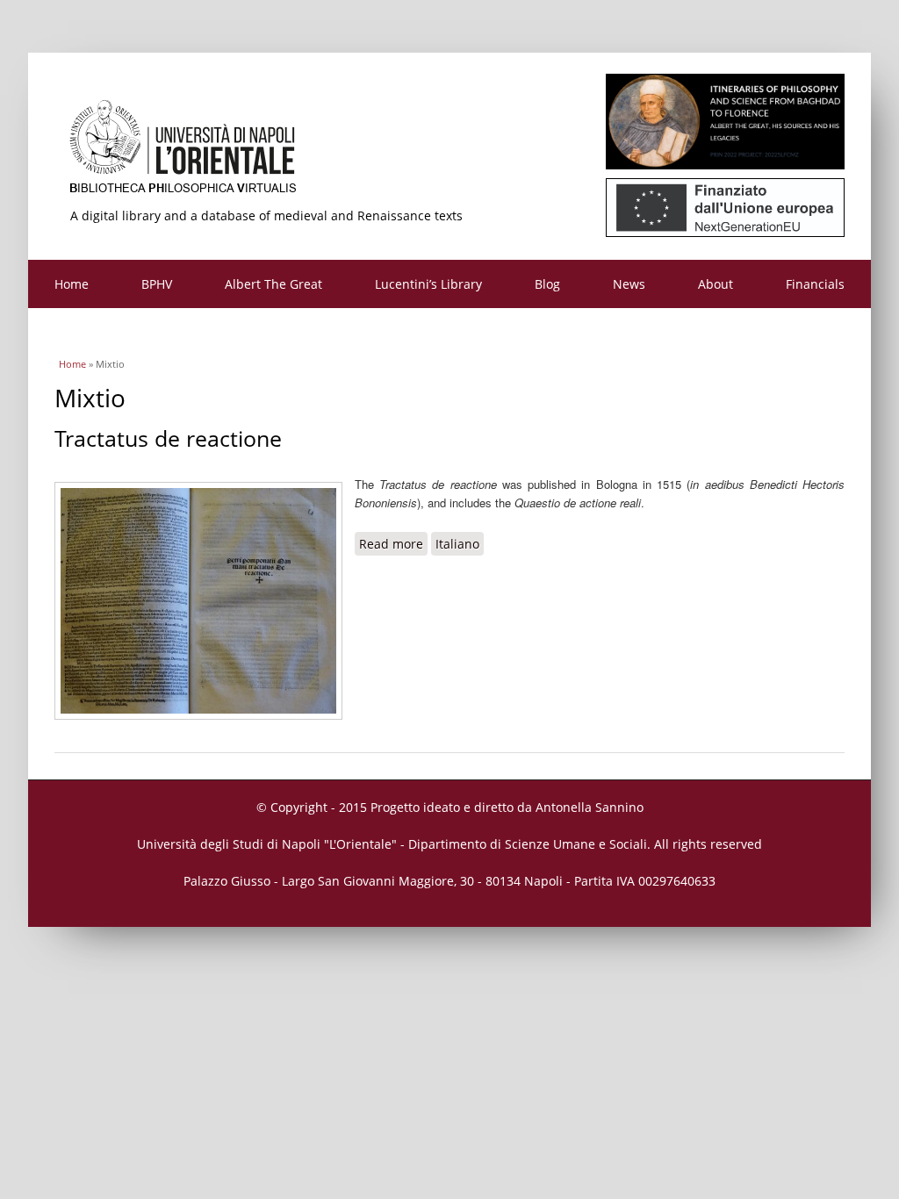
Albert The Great (273, 284)
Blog (547, 284)
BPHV (156, 284)
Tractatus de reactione (168, 438)
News (629, 284)
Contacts (79, 332)
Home (71, 284)
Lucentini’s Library (428, 284)
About (715, 284)
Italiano (457, 543)
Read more (393, 543)
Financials (815, 284)
